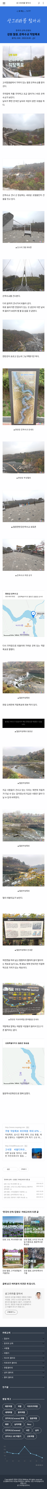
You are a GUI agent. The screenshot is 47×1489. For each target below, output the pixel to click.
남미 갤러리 (8, 1373)
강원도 (15, 1179)
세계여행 (8, 1412)
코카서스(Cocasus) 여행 (14, 1418)
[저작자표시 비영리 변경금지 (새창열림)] (32, 1169)
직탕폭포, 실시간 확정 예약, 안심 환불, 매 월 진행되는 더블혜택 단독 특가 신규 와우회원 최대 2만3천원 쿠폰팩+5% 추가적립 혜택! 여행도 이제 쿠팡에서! (23, 1136)
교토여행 (30, 1436)
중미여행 (21, 1412)
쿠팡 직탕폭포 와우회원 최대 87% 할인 (23, 1131)
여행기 (6, 1353)
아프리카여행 (32, 1406)
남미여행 (17, 1424)
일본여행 (33, 1418)
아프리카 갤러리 (10, 1363)
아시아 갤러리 (9, 1358)
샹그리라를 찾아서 (23, 3)
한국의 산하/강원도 (23, 31)
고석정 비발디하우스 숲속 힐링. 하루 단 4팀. (16, 1150)
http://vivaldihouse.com (14, 1146)
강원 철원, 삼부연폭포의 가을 (13, 1194)
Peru (29, 1424)
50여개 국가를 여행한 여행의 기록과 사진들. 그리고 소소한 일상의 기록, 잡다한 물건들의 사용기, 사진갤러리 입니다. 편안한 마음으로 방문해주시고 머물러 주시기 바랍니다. (18, 1302)
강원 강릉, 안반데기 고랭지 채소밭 (14, 1197)
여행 (19, 1406)
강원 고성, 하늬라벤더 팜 (11, 1184)
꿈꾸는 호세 (16, 38)
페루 (7, 1424)
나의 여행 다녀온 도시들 (24, 11)
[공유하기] (12, 1169)
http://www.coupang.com (15, 1127)
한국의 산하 (8, 1179)
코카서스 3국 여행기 (13, 1436)
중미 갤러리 (8, 1377)
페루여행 (8, 1406)
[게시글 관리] (15, 1169)
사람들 (6, 1348)
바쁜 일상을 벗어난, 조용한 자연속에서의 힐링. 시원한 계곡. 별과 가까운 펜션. (16, 1154)
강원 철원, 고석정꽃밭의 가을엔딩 (14, 1192)
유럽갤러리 (8, 1368)
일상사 (6, 1339)
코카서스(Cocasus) (12, 1430)
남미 (37, 1430)
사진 (27, 1430)
